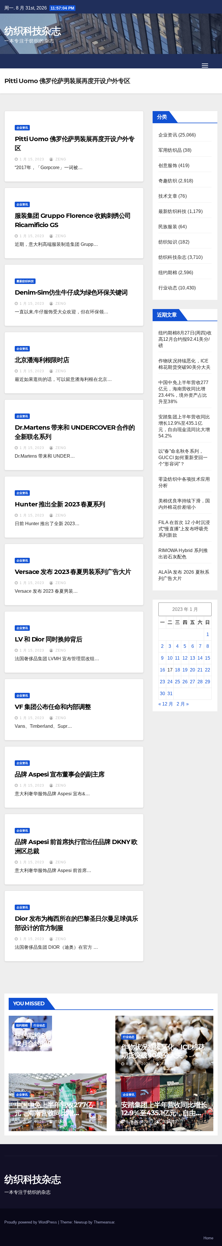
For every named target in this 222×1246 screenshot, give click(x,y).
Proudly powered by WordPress (31, 1222)
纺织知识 (167, 242)
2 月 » (183, 703)
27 (192, 681)
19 (185, 669)
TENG (60, 1052)
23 (162, 681)
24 (170, 681)
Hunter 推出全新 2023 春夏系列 (60, 504)
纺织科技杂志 (32, 31)
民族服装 (167, 226)
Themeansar (104, 1222)
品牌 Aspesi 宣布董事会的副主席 (59, 774)
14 (200, 658)
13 (192, 658)
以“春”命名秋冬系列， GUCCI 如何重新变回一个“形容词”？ (183, 457)
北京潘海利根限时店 (42, 360)
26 (185, 681)
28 (200, 681)
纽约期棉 (167, 272)
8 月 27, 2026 (31, 1122)
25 (177, 681)
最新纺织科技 (25, 281)
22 (207, 669)
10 (170, 658)
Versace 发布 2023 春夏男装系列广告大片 (73, 572)
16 (162, 669)
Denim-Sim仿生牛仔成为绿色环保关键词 (71, 292)
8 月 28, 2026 (31, 1052)
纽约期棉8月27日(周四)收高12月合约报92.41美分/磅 (185, 339)
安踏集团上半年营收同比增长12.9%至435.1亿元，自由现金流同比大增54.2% (164, 1113)
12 (185, 658)
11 (177, 658)
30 (162, 693)
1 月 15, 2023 (32, 159)
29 (207, 681)
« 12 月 (165, 703)
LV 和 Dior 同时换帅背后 (48, 639)
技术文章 (167, 196)
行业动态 (167, 287)
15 (207, 658)
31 (170, 693)
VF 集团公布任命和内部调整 (53, 707)
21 (200, 669)
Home (208, 1238)
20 (192, 669)
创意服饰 (167, 165)
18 (177, 669)
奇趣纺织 (167, 180)
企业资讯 (22, 127)
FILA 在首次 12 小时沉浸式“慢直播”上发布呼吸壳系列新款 (184, 529)
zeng (60, 159)
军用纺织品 (170, 150)
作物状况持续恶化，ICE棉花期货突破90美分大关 (162, 1051)
